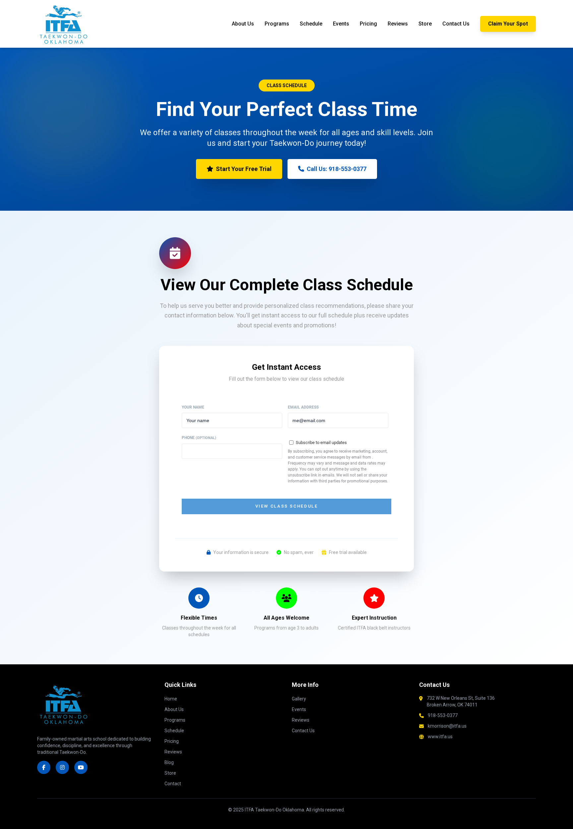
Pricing (368, 24)
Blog (169, 762)
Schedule (311, 24)
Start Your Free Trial (244, 168)
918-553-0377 (443, 715)
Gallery (299, 698)
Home (170, 698)
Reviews (398, 24)
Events (341, 24)
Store (425, 24)
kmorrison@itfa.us (447, 726)
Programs (277, 24)
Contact (172, 783)
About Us (243, 24)
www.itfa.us (440, 736)
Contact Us (456, 24)
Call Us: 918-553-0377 (336, 168)
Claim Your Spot (508, 24)
